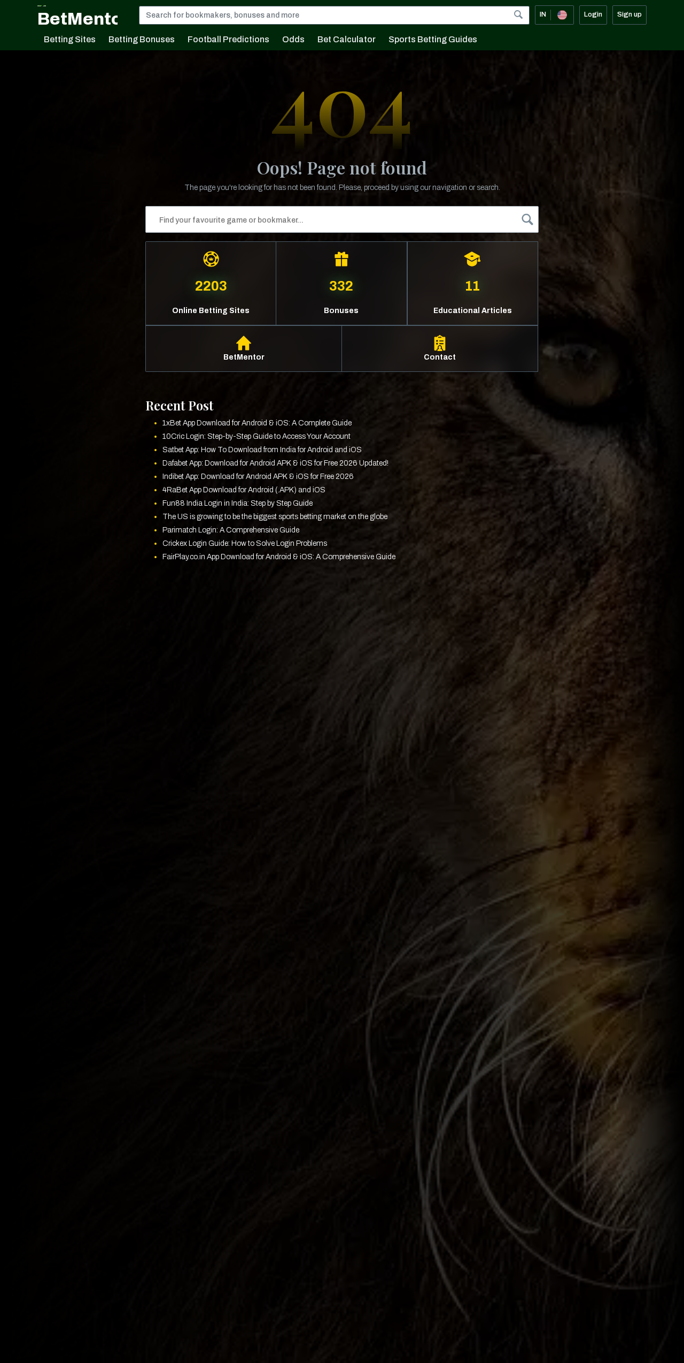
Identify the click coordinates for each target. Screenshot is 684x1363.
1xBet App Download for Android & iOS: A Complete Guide (257, 423)
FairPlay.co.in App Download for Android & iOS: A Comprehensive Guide (278, 557)
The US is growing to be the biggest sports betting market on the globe (274, 517)
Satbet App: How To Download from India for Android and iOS (262, 450)
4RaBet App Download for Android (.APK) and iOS (243, 490)
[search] (518, 14)
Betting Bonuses (141, 39)
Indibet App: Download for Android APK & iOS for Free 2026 (258, 477)
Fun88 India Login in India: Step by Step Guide (237, 503)
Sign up (629, 14)
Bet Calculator (346, 39)
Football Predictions (228, 39)
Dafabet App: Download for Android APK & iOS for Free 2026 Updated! (275, 463)
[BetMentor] (77, 15)
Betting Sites (70, 39)
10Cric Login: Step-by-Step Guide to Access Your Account (256, 436)
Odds (293, 39)
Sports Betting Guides (432, 39)
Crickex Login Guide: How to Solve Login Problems (244, 543)
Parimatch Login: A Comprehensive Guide (230, 530)
